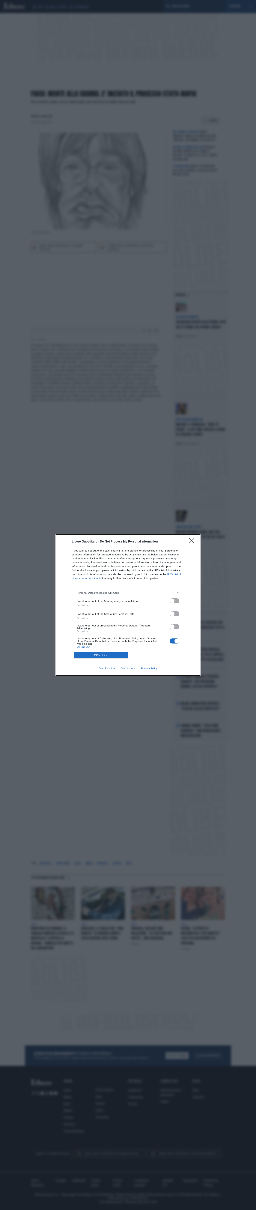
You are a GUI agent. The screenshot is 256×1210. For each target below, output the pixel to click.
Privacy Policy (149, 668)
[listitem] (128, 593)
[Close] (192, 541)
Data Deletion (107, 668)
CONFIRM (101, 655)
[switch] (174, 600)
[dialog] (128, 605)
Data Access (128, 668)
